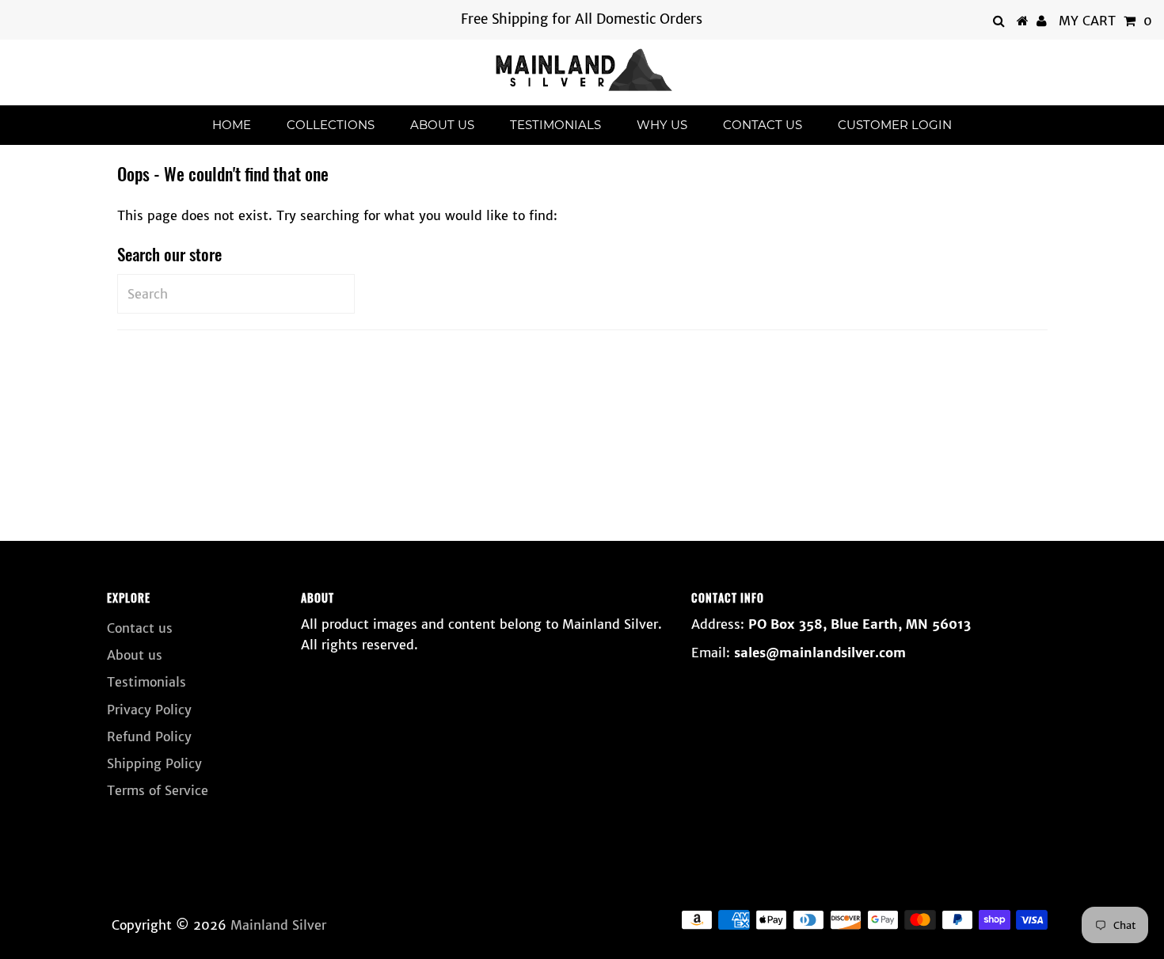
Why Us (662, 124)
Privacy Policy (149, 709)
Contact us (762, 124)
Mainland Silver (278, 925)
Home (231, 124)
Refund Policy (149, 736)
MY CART (1105, 21)
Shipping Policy (154, 763)
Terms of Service (157, 790)
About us (442, 124)
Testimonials (555, 124)
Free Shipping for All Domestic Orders (581, 19)
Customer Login (895, 124)
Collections (331, 124)
